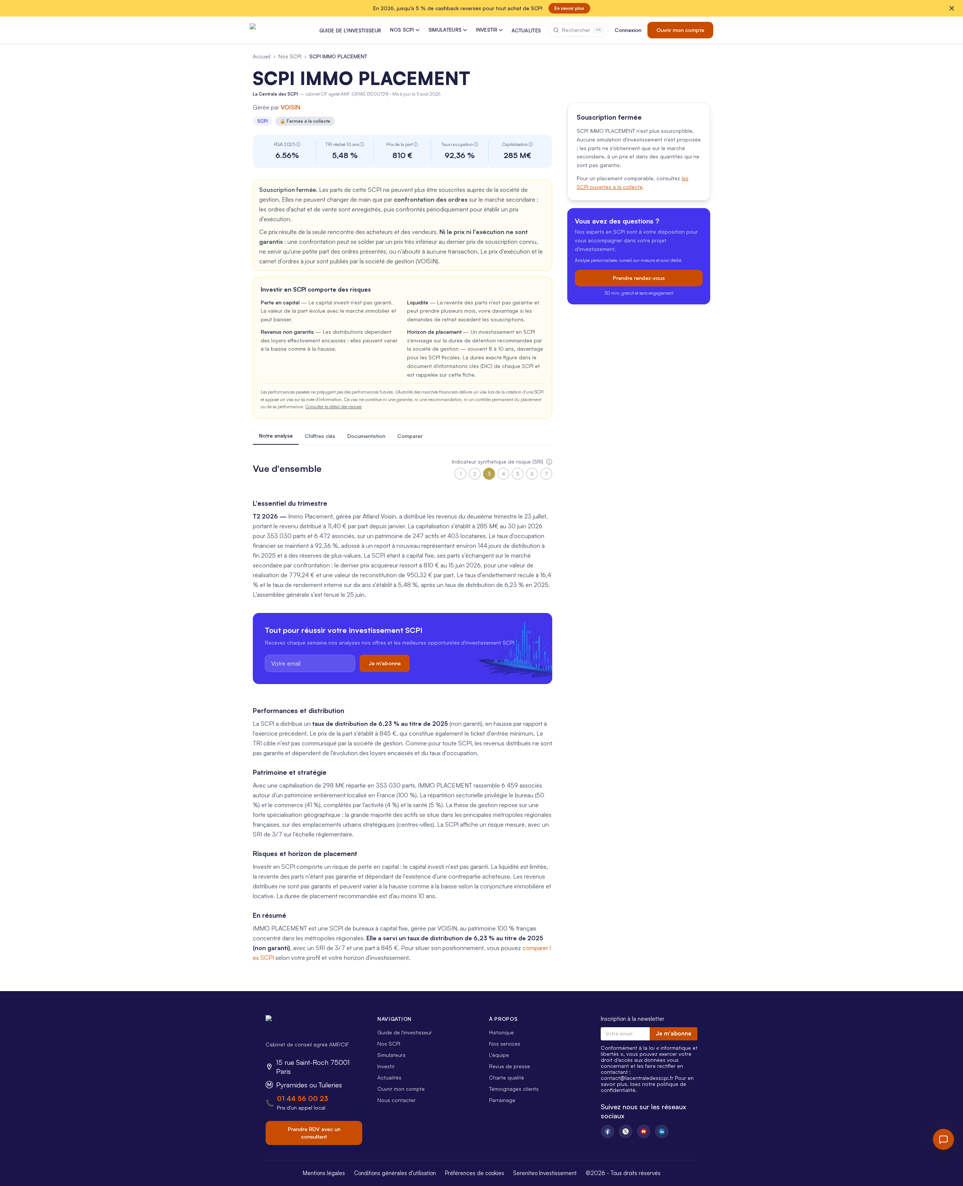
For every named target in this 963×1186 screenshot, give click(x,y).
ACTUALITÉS (526, 30)
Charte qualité (506, 1077)
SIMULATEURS (445, 30)
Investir (386, 1066)
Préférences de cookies (474, 1173)
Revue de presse (509, 1066)
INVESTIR (486, 30)
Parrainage (502, 1100)
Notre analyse (276, 435)
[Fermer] (951, 8)
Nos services (504, 1043)
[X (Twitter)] (625, 1131)
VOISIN (290, 107)
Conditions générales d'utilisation (395, 1173)
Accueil (261, 56)
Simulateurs (391, 1055)
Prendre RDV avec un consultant (314, 1133)
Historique (501, 1032)
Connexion (628, 30)
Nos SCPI (289, 56)
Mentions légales (324, 1173)
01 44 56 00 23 (302, 1098)
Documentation (366, 436)
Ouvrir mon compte (680, 30)
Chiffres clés (320, 436)
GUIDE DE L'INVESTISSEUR (350, 30)
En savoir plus (569, 8)
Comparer (409, 436)
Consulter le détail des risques (333, 406)
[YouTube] (643, 1131)
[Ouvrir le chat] (943, 1139)
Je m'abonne (385, 663)
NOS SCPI (402, 30)
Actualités (389, 1077)
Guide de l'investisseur (404, 1032)
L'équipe (499, 1055)
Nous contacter (396, 1100)
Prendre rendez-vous (639, 278)
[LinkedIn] (661, 1131)
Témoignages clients (514, 1089)
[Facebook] (607, 1131)
